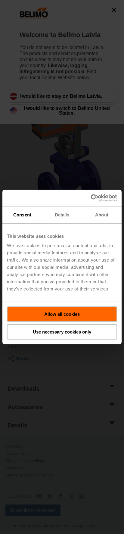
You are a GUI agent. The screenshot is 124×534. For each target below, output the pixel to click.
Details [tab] (62, 214)
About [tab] (101, 214)
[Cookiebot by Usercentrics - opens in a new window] (90, 198)
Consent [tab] (22, 214)
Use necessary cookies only (62, 331)
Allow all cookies (62, 314)
